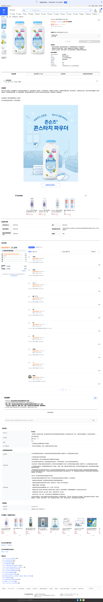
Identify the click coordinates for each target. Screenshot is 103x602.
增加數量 (56, 42)
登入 (89, 5)
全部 (24, 10)
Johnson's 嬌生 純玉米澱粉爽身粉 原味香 (10, 569)
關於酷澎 (4, 588)
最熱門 (30, 251)
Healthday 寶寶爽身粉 (6, 577)
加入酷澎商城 (73, 588)
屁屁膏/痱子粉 (15, 16)
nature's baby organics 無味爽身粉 (8, 558)
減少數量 (56, 41)
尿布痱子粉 (21, 16)
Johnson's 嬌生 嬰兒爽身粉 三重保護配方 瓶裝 (11, 565)
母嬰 (7, 16)
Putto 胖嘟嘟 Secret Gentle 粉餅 (8, 581)
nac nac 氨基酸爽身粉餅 (7, 563)
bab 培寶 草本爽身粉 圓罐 (7, 561)
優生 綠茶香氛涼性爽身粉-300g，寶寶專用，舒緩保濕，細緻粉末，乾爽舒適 (16, 576)
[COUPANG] (29, 595)
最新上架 (35, 251)
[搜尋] (90, 10)
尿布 (10, 16)
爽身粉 (2, 551)
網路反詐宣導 (80, 588)
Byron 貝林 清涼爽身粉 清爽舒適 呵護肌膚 (10, 579)
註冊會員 (92, 5)
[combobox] (95, 251)
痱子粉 (6, 551)
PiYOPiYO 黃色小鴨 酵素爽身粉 (8, 572)
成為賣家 (100, 5)
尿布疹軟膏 (9, 545)
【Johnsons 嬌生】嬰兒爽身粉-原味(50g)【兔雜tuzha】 (12, 567)
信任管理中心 (35, 588)
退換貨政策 (28, 588)
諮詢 (95, 397)
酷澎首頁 (3, 16)
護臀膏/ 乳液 (3, 545)
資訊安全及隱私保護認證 (64, 588)
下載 (65, 2)
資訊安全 (56, 588)
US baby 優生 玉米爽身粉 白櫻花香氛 (9, 574)
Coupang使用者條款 (20, 588)
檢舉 (93, 420)
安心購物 (51, 588)
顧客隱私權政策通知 (43, 588)
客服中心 (96, 5)
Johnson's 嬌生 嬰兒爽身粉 (7, 560)
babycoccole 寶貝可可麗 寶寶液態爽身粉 (10, 570)
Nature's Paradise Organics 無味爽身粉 (9, 583)
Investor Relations (11, 588)
